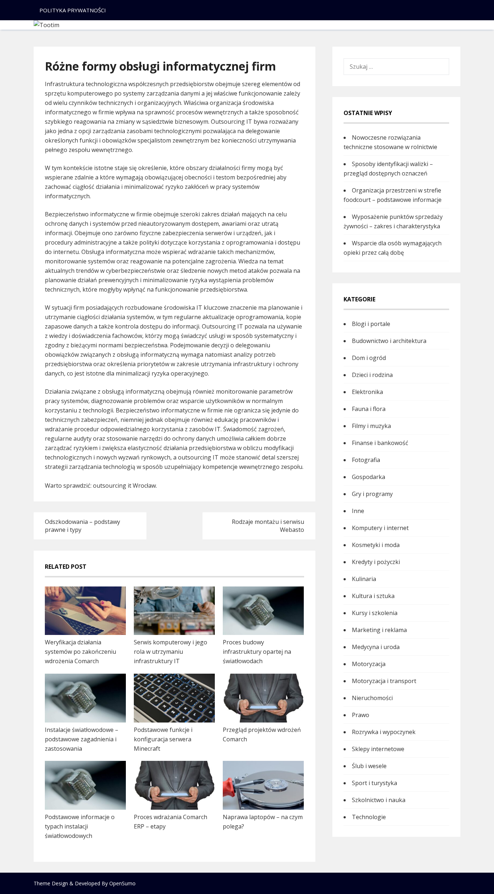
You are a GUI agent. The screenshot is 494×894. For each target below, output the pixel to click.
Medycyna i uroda (376, 647)
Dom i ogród (369, 358)
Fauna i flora (369, 409)
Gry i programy (372, 494)
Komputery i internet (380, 528)
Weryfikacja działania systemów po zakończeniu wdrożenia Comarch (80, 651)
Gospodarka (368, 477)
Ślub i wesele (369, 766)
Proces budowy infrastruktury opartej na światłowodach (257, 651)
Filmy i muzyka (371, 426)
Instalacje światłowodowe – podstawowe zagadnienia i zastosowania (81, 739)
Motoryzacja (369, 664)
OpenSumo (122, 883)
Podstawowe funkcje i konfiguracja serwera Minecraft (163, 739)
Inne (358, 511)
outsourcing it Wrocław (124, 486)
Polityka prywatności (72, 10)
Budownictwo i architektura (389, 341)
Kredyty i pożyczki (376, 562)
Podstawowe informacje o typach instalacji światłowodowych (80, 826)
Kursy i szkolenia (374, 613)
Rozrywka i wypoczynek (384, 732)
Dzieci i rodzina (372, 375)
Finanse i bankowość (380, 443)
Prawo (360, 715)
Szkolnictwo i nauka (378, 800)
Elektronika (367, 392)
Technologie (369, 817)
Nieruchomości (372, 698)
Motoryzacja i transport (384, 681)
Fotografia (366, 460)
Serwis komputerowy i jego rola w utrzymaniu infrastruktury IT (170, 651)
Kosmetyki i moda (376, 545)
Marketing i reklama (379, 630)
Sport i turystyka (374, 783)
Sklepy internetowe (378, 749)
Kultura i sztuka (373, 596)
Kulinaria (364, 579)
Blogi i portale (371, 324)
